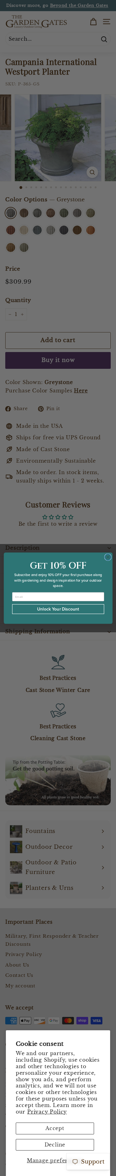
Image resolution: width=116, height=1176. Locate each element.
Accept (54, 1128)
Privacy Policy (47, 1112)
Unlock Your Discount (58, 609)
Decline (55, 1145)
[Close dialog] (108, 557)
